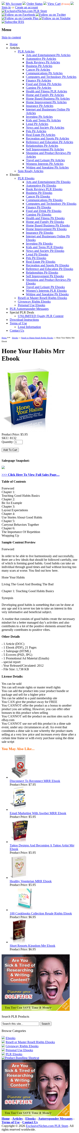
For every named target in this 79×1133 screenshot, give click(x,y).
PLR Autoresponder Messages (29, 308)
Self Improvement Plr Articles (45, 149)
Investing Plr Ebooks (39, 243)
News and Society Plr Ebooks (45, 250)
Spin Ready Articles (30, 171)
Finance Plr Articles (38, 80)
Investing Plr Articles (39, 116)
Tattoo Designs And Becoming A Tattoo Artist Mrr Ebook (42, 847)
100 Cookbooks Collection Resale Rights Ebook (41, 913)
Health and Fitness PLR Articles (46, 91)
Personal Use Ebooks (31, 305)
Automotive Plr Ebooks (41, 185)
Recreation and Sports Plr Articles (47, 138)
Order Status (35, 3)
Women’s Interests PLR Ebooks (46, 290)
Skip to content (11, 37)
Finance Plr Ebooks (38, 207)
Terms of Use (18, 323)
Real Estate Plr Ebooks (40, 261)
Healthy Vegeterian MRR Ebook (31, 881)
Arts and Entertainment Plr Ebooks (48, 182)
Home (14, 44)
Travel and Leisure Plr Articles (45, 160)
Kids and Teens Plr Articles (43, 120)
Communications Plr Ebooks (44, 200)
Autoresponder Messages (55, 1118)
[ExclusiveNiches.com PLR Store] (24, 11)
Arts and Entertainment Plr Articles (48, 55)
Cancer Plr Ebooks (38, 196)
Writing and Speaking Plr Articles (47, 167)
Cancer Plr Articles (38, 69)
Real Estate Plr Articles (40, 135)
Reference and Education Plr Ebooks (49, 269)
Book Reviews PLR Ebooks (44, 189)
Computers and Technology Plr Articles (51, 77)
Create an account (26, 7)
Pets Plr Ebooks (36, 258)
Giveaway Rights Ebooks (34, 301)
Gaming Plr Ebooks (38, 214)
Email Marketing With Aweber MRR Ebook (38, 813)
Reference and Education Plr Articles (49, 142)
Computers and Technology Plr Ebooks (51, 203)
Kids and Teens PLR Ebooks (44, 247)
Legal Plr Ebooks (37, 254)
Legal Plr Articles (37, 124)
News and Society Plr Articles (45, 127)
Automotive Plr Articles (41, 58)
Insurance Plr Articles (39, 106)
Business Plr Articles (39, 66)
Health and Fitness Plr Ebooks (45, 218)
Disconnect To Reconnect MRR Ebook (35, 781)
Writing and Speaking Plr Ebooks (47, 294)
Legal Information (29, 327)
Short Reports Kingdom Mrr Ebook (32, 945)
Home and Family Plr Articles (45, 95)
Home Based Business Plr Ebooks (48, 225)
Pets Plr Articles (36, 131)
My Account (14, 3)
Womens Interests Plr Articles (44, 164)
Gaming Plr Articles (38, 87)
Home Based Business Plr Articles (48, 98)
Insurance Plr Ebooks (39, 232)
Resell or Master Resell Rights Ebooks (42, 298)
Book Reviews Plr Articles (43, 62)
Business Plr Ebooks (39, 193)
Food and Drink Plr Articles (43, 84)
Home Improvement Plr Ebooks (46, 229)
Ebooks (15, 338)
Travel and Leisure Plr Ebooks (45, 287)
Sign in (6, 7)
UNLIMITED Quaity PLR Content (40, 316)
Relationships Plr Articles (42, 145)
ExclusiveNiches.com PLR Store (47, 1126)
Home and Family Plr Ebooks (45, 221)
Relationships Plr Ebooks (42, 272)
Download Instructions (24, 319)
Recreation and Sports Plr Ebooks (47, 265)
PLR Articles (26, 51)
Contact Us (17, 330)
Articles (17, 1118)
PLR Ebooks (26, 178)
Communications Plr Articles (44, 73)
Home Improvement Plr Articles (46, 102)
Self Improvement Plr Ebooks (45, 276)
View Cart (54, 3)
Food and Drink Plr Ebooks (43, 211)
